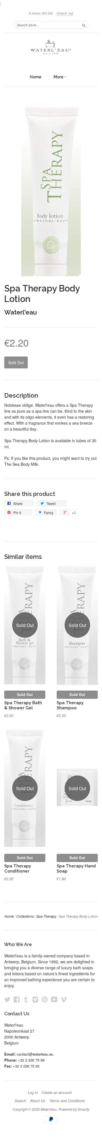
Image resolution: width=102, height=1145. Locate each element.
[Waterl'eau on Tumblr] (26, 999)
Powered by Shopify (73, 1109)
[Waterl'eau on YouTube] (54, 999)
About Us (37, 1101)
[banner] (51, 49)
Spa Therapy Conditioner (17, 868)
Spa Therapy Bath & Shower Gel (23, 705)
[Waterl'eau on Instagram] (35, 999)
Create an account (57, 1092)
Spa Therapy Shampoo (70, 705)
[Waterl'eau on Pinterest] (45, 999)
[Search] (84, 24)
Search (20, 1101)
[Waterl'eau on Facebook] (17, 999)
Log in (33, 1092)
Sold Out (25, 694)
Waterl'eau (20, 312)
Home (35, 77)
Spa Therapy (46, 916)
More (59, 77)
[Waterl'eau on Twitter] (7, 999)
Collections (25, 916)
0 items (41, 13)
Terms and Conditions (67, 1101)
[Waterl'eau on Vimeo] (64, 999)
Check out (65, 13)
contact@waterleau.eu (35, 1054)
